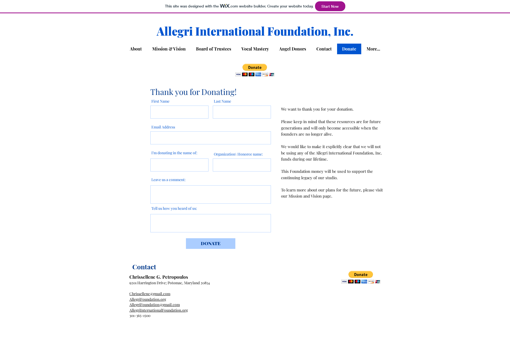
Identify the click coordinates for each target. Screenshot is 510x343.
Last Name (222, 101)
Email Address (163, 127)
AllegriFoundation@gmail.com (154, 304)
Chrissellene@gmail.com (149, 293)
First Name (160, 101)
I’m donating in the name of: (174, 153)
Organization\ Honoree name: (238, 154)
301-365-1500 (139, 315)
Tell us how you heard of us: (174, 208)
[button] (254, 70)
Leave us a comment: (168, 180)
